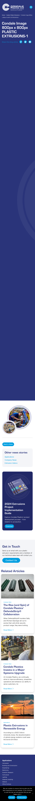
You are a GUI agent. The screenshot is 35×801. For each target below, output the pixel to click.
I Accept (11, 797)
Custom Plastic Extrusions (13, 15)
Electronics (5, 770)
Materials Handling (7, 779)
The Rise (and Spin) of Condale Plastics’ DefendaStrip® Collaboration (16, 609)
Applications (9, 457)
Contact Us (11, 560)
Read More (8, 630)
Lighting (4, 777)
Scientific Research (7, 772)
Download (9, 526)
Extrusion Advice (11, 463)
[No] (33, 794)
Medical (4, 782)
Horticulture (5, 775)
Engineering (5, 768)
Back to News (8, 444)
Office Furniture (6, 784)
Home (3, 15)
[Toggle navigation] (31, 7)
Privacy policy (22, 797)
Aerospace (5, 763)
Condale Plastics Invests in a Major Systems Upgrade (14, 670)
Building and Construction (9, 765)
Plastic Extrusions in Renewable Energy (16, 726)
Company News (11, 460)
